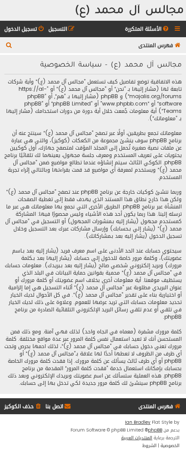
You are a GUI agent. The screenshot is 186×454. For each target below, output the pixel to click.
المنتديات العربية (136, 438)
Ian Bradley (138, 422)
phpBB (155, 430)
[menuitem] (147, 29)
